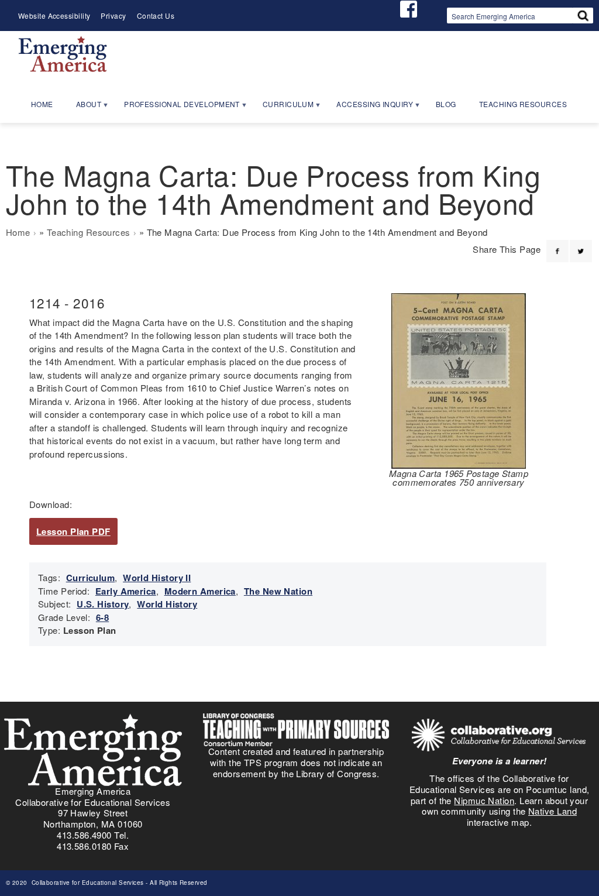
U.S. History (103, 604)
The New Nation (278, 591)
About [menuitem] (83, 107)
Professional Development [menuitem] (176, 107)
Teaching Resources (88, 232)
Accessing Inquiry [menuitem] (369, 107)
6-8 (102, 617)
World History (167, 604)
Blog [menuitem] (446, 104)
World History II (157, 577)
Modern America (200, 591)
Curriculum (90, 577)
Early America (125, 591)
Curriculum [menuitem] (283, 107)
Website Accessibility (54, 15)
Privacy (113, 15)
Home (18, 232)
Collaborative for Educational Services (86, 882)
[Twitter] (581, 244)
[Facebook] (557, 244)
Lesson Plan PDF (73, 531)
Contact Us (156, 15)
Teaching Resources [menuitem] (523, 104)
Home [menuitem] (42, 104)
